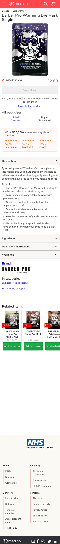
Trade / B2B (11, 527)
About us (37, 498)
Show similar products (30, 106)
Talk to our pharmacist (38, 473)
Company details (41, 504)
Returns (9, 504)
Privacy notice (40, 509)
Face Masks (21, 282)
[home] (22, 4)
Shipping (9, 477)
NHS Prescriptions (42, 486)
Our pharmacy (40, 480)
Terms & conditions (10, 511)
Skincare (7, 282)
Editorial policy (40, 521)
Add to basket (12, 346)
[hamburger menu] (4, 4)
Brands (5, 10)
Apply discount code (13, 520)
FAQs (8, 471)
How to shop (12, 498)
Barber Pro (18, 10)
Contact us (11, 482)
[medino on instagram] (42, 541)
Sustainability (39, 515)
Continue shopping (15, 288)
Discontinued (30, 90)
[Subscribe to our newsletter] (32, 541)
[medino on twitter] (48, 541)
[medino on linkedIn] (55, 541)
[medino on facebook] (37, 541)
